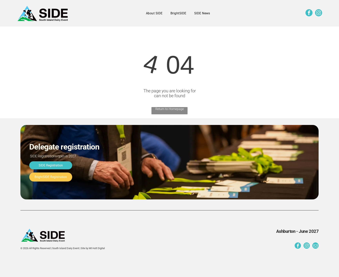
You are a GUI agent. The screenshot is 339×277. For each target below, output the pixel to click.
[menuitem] (154, 13)
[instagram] (318, 13)
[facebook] (309, 13)
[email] (315, 246)
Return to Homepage (169, 109)
